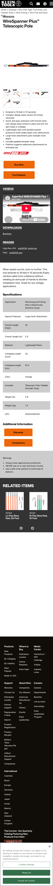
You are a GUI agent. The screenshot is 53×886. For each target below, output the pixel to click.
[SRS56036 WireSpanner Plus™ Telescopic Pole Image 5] (45, 95)
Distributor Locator (24, 655)
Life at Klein (39, 701)
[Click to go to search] (31, 4)
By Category (10, 658)
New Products (8, 653)
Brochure (7, 233)
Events (22, 712)
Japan (7, 798)
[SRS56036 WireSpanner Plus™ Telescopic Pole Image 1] (7, 95)
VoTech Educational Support (9, 756)
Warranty (18, 432)
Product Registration (10, 726)
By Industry (9, 663)
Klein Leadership (24, 718)
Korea (7, 803)
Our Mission (24, 692)
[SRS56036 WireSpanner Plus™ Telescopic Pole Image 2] (16, 95)
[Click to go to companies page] (45, 4)
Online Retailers (23, 663)
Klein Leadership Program (39, 713)
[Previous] (20, 528)
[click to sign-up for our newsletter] (38, 4)
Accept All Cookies (26, 880)
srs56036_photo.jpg (27, 248)
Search (7, 719)
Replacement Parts (10, 714)
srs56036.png (15, 252)
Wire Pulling (21, 12)
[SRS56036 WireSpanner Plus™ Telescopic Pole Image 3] (26, 95)
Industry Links (37, 671)
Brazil (7, 780)
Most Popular (7, 669)
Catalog (12, 9)
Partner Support (7, 706)
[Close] (49, 846)
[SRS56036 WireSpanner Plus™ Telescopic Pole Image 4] (35, 95)
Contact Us (9, 692)
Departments (40, 692)
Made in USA (10, 675)
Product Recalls (7, 733)
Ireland (7, 794)
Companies (24, 687)
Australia (8, 775)
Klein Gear (24, 669)
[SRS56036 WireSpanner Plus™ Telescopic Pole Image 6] (7, 105)
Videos (37, 664)
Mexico (7, 808)
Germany (8, 789)
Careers (37, 687)
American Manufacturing (24, 699)
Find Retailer (19, 175)
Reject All (26, 872)
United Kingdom (8, 822)
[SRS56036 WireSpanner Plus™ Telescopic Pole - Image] (26, 87)
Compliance (18, 442)
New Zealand (8, 814)
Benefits (38, 696)
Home (3, 9)
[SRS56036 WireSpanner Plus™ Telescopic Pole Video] (22, 103)
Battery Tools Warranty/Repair (10, 744)
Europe (7, 785)
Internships (39, 706)
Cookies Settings (26, 864)
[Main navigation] (51, 3)
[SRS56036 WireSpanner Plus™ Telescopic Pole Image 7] (16, 105)
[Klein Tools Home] (10, 5)
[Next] (32, 528)
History (22, 707)
